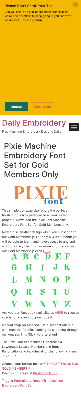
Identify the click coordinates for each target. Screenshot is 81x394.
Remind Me (42, 107)
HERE (47, 251)
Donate (16, 107)
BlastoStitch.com (45, 373)
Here (40, 334)
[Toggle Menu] (74, 127)
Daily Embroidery (34, 123)
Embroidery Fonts (27, 381)
